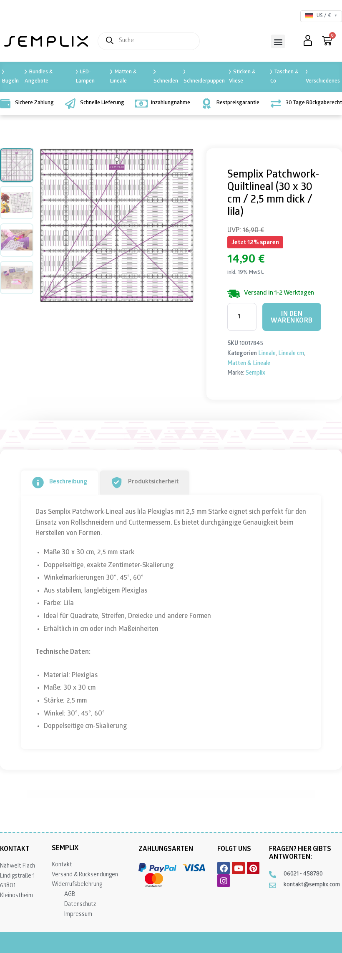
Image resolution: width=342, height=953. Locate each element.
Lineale (267, 354)
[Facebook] (223, 868)
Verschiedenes (323, 81)
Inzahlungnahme (170, 103)
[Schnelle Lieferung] (70, 103)
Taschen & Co (284, 77)
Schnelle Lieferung (102, 103)
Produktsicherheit (153, 482)
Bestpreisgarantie (237, 103)
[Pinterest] (253, 868)
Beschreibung (68, 482)
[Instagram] (223, 880)
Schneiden (165, 81)
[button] (278, 41)
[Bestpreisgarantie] (206, 103)
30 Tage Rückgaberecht (314, 103)
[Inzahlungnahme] (141, 103)
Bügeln (10, 81)
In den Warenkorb (292, 317)
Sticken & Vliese (242, 77)
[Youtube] (238, 868)
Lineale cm (291, 354)
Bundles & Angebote (38, 77)
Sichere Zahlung (34, 103)
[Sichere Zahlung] (5, 103)
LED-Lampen (85, 77)
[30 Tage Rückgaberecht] (276, 103)
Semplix (255, 373)
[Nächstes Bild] (180, 225)
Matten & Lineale (123, 77)
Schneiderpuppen (204, 81)
